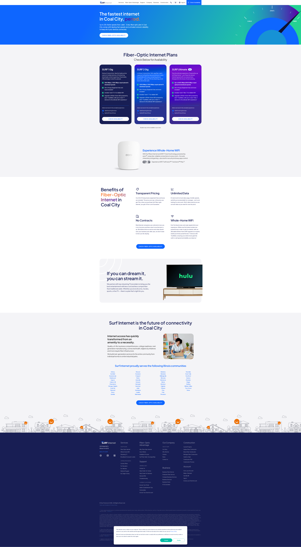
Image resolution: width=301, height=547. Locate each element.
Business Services (167, 479)
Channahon (113, 384)
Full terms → (109, 511)
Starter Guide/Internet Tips (146, 487)
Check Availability (115, 119)
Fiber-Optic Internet (125, 449)
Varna (188, 390)
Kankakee (138, 390)
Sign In (185, 478)
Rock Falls (188, 374)
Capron (113, 380)
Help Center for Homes (145, 471)
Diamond (112, 390)
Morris (163, 382)
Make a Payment (188, 473)
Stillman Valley (188, 386)
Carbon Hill (113, 382)
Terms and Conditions (105, 505)
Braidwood (113, 378)
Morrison (163, 384)
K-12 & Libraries (166, 484)
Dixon (112, 392)
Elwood (138, 372)
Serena (188, 378)
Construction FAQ (188, 459)
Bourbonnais (112, 376)
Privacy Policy (173, 531)
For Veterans (124, 468)
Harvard (138, 382)
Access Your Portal (144, 485)
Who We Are (165, 452)
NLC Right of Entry (125, 473)
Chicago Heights (112, 386)
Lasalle (138, 392)
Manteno (163, 372)
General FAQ (143, 476)
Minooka (163, 378)
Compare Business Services (169, 477)
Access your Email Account (190, 480)
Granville (138, 380)
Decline (179, 540)
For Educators (124, 466)
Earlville (113, 394)
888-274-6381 (104, 452)
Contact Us (142, 468)
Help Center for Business (146, 473)
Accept (166, 540)
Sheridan (188, 380)
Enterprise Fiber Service (168, 474)
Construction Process (189, 462)
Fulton (138, 378)
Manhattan (138, 394)
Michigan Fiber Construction (190, 454)
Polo (163, 392)
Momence (163, 380)
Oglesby (163, 386)
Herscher (137, 386)
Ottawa (163, 388)
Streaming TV (124, 454)
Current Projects (188, 447)
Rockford (188, 376)
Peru (163, 390)
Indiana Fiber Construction (190, 449)
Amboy (113, 372)
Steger (188, 382)
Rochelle (188, 372)
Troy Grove (188, 388)
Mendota (163, 374)
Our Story (164, 449)
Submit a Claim (187, 457)
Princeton (163, 394)
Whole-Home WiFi (125, 452)
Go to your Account (188, 470)
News (163, 457)
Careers (164, 454)
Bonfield (112, 374)
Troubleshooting (144, 478)
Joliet (137, 388)
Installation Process (144, 454)
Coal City (112, 388)
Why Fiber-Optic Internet (146, 449)
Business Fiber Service (168, 472)
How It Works (143, 452)
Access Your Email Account (146, 492)
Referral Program (125, 471)
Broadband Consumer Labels (128, 457)
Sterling (188, 384)
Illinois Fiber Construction (190, 452)
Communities (143, 490)
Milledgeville (163, 376)
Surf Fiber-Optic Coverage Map (147, 457)
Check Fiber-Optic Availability (114, 35)
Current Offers (124, 463)
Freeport (138, 376)
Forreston (138, 374)
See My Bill (186, 475)
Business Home (166, 482)
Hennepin (138, 384)
